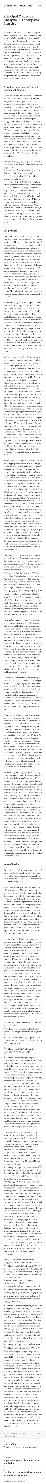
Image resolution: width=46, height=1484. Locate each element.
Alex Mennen (24, 1434)
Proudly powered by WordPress (14, 1481)
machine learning (9, 1436)
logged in (18, 1447)
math (34, 1434)
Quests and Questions (18, 5)
